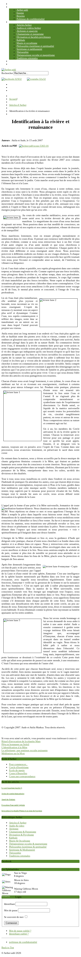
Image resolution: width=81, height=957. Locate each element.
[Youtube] (35, 79)
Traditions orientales (27, 58)
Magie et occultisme (27, 43)
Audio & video (16, 825)
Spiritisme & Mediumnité (22, 849)
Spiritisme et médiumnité (29, 49)
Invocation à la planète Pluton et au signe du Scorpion (22, 811)
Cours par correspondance (22, 776)
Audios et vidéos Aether (29, 28)
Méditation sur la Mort (13, 753)
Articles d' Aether (17, 105)
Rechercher (7, 73)
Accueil (13, 3)
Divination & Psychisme (21, 834)
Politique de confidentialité (31, 19)
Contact (13, 61)
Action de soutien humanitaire (13, 794)
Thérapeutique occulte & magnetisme (28, 843)
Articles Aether (24, 25)
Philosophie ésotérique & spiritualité (28, 846)
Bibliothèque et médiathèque (24, 22)
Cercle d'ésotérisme (19, 767)
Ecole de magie (17, 770)
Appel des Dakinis (8, 800)
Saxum (12, 896)
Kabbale (21, 40)
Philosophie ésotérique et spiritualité (35, 46)
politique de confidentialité (23, 942)
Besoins (21, 15)
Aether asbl (22, 9)
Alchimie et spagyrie (27, 31)
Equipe (20, 12)
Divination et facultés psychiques (34, 37)
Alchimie (13, 828)
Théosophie (23, 52)
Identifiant (9, 904)
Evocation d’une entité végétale (13, 805)
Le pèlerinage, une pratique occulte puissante (25, 750)
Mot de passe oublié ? (20, 930)
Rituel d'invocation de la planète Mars (21, 741)
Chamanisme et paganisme (30, 34)
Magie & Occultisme (19, 840)
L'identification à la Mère (14, 747)
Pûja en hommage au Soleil (15, 744)
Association (15, 6)
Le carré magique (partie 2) (12, 788)
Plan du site (15, 64)
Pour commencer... (18, 764)
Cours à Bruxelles (18, 773)
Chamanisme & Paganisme (22, 831)
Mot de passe (11, 910)
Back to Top (8, 947)
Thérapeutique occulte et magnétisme (36, 55)
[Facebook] (12, 79)
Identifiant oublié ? (19, 933)
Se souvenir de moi (14, 917)
